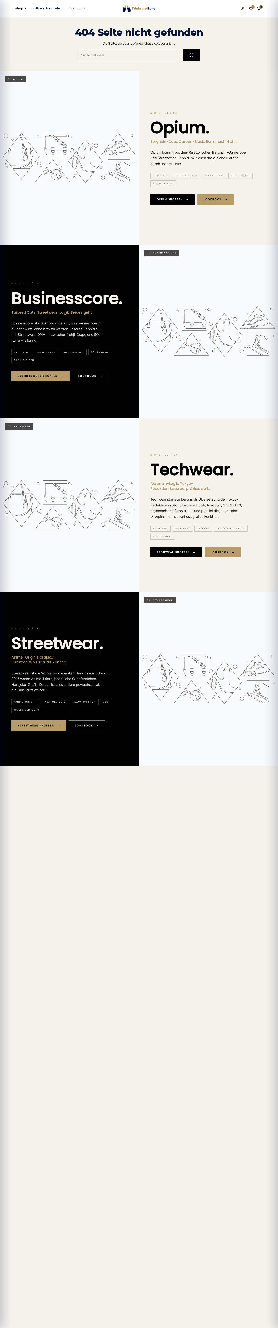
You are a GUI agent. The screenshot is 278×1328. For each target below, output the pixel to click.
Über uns (76, 8)
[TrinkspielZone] (139, 8)
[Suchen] (191, 55)
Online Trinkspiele (47, 8)
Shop (20, 8)
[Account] (242, 8)
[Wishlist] (251, 8)
